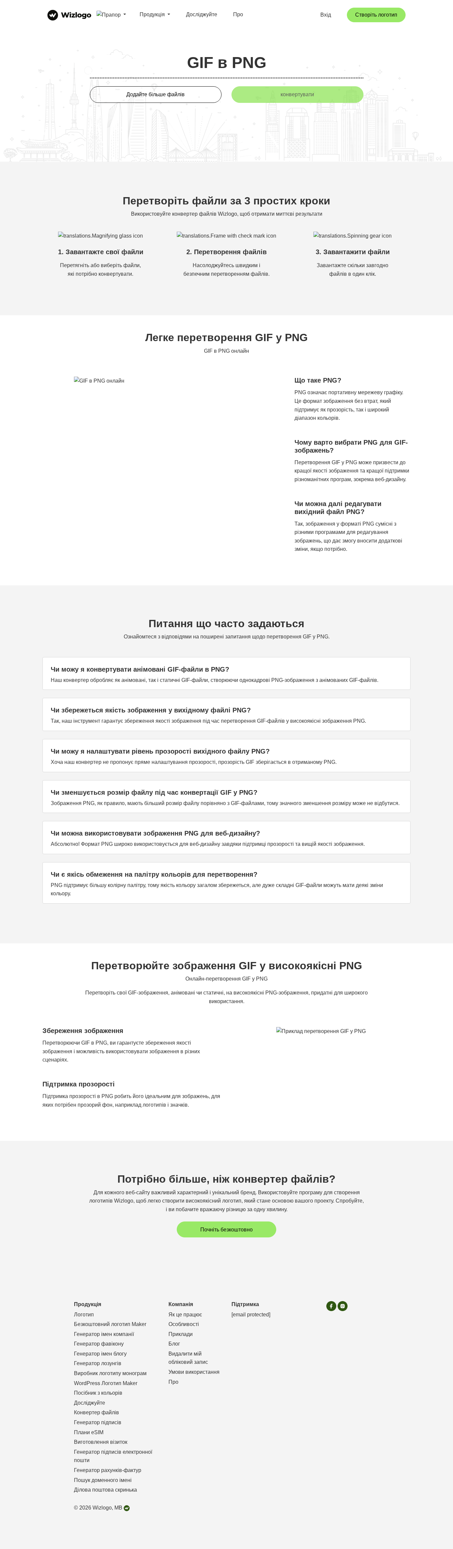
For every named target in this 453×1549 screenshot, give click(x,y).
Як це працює (185, 1314)
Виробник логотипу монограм (110, 1373)
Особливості (183, 1324)
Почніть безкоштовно (226, 1229)
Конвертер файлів (96, 1412)
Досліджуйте (201, 14)
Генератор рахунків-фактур (107, 1470)
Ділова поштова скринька (105, 1490)
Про (238, 14)
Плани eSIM (88, 1432)
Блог (174, 1344)
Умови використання (194, 1372)
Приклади (180, 1334)
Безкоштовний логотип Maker (110, 1324)
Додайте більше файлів (155, 94)
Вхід (325, 15)
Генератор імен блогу (100, 1354)
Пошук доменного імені (103, 1480)
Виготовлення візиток (100, 1442)
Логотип (84, 1314)
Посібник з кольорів (98, 1393)
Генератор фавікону (99, 1344)
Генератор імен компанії (104, 1334)
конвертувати (297, 94)
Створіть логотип (376, 15)
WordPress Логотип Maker (105, 1383)
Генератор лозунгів (97, 1363)
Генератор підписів (97, 1422)
